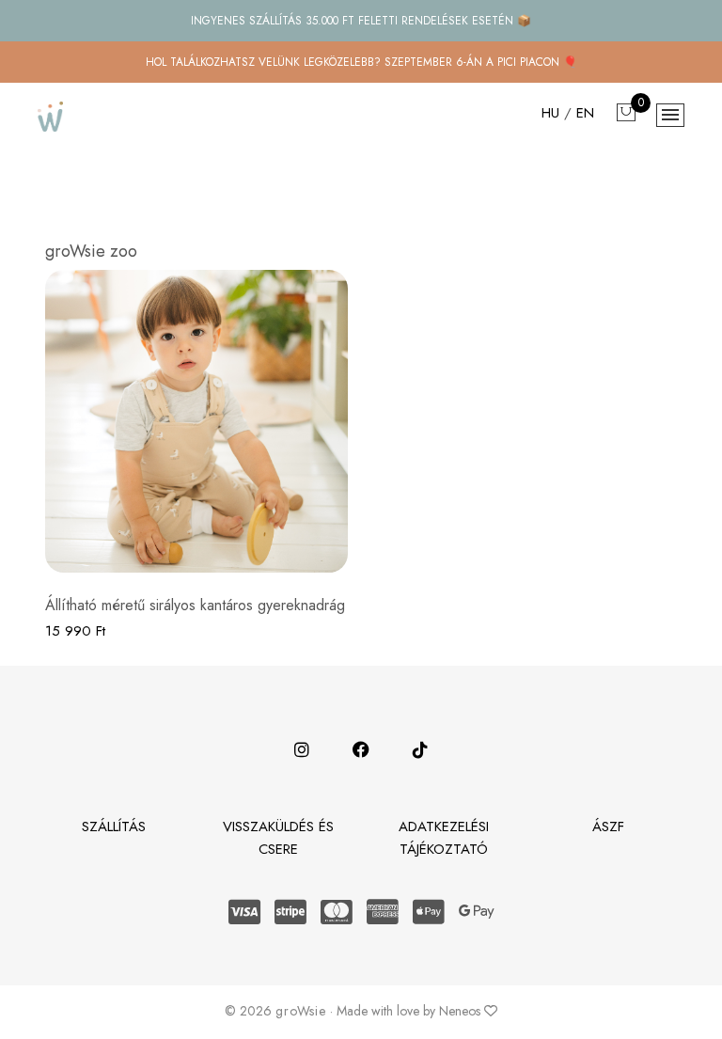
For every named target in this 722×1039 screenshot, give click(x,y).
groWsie (300, 1010)
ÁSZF (608, 826)
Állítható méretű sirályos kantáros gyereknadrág (195, 605)
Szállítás (114, 826)
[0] (626, 114)
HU (553, 112)
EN (587, 112)
